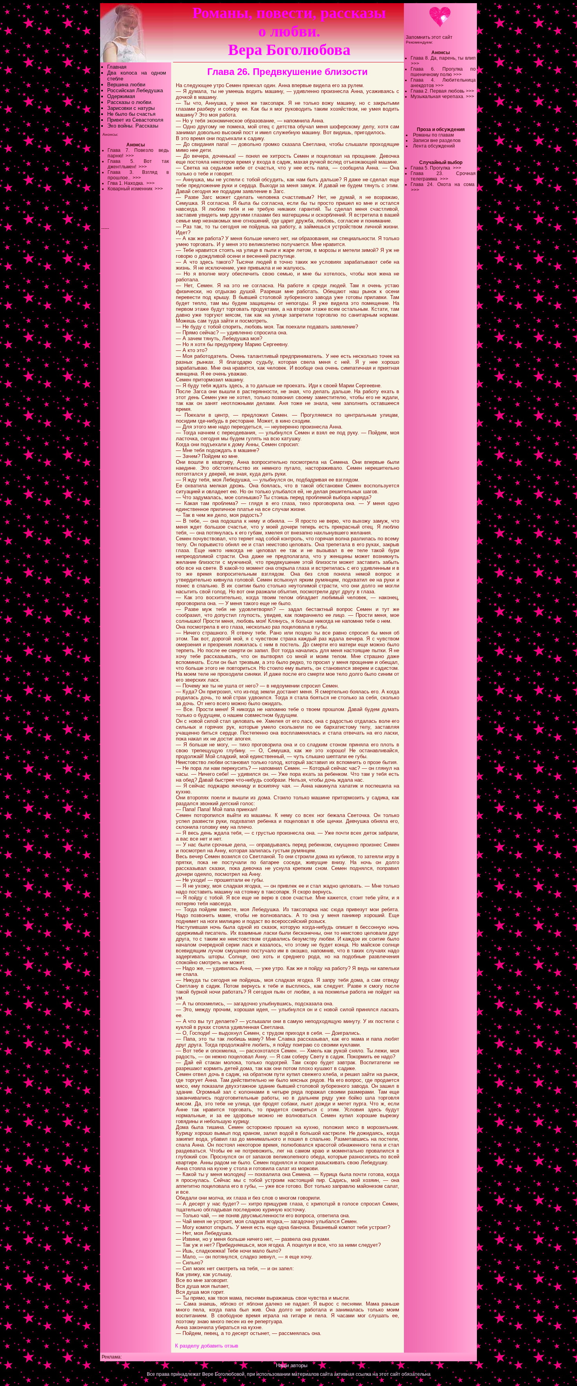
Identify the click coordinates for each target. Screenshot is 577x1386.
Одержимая (121, 96)
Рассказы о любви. (130, 102)
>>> (415, 63)
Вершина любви (126, 85)
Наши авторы (291, 1365)
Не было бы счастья (131, 114)
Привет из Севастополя (135, 120)
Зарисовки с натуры (131, 108)
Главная (116, 67)
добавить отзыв (219, 1346)
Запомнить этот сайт (429, 37)
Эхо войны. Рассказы (132, 126)
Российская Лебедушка (135, 90)
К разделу (187, 1346)
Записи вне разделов (436, 140)
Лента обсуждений (434, 146)
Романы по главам (433, 135)
